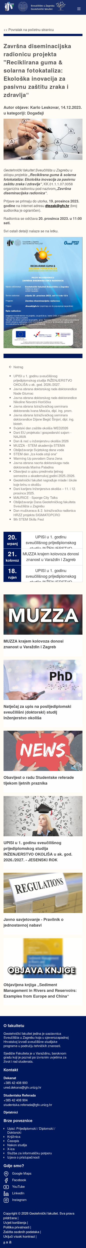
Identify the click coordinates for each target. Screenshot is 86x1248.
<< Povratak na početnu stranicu (29, 29)
